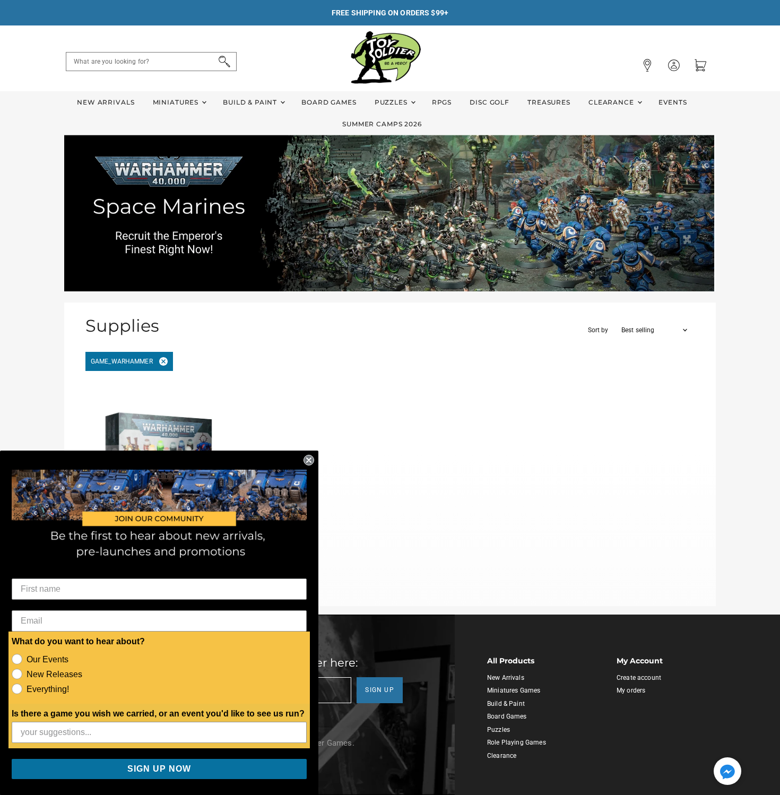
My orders (631, 690)
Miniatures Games (513, 690)
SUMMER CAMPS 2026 (382, 124)
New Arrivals (105, 102)
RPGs (442, 102)
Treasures (548, 102)
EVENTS (672, 102)
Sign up (379, 690)
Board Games (328, 102)
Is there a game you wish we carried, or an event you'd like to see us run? (158, 713)
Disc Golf (489, 102)
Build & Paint (251, 102)
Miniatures (177, 102)
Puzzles (392, 102)
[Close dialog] (309, 460)
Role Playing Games (516, 742)
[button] (727, 772)
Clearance (612, 102)
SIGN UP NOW (159, 768)
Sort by (598, 330)
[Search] (223, 61)
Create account (639, 677)
